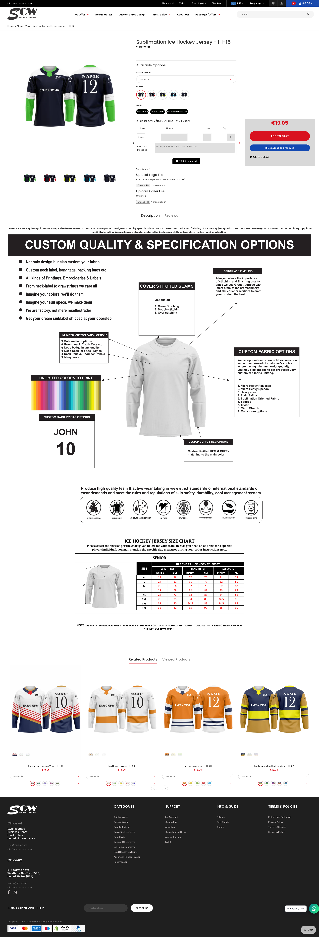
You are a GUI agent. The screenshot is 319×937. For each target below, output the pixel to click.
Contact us (171, 822)
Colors (220, 827)
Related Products (143, 659)
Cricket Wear (121, 817)
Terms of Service (277, 827)
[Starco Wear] (22, 19)
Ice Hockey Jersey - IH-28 (198, 766)
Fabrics (221, 817)
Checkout (216, 3)
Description (150, 215)
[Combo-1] (141, 95)
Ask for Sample (173, 837)
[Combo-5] (184, 95)
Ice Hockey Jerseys (124, 847)
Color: (140, 86)
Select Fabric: (143, 72)
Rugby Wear (120, 862)
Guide (139, 105)
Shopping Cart (199, 3)
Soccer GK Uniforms (124, 842)
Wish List (183, 3)
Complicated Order (176, 832)
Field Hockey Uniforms (126, 852)
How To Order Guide (177, 111)
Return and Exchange (279, 817)
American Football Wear (127, 857)
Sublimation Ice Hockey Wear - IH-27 (274, 766)
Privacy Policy (275, 822)
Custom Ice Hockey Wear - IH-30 (45, 766)
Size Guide (142, 111)
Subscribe (142, 908)
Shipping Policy (276, 832)
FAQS (168, 842)
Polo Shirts (119, 837)
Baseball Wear (122, 827)
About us (170, 827)
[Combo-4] (173, 95)
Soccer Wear (121, 822)
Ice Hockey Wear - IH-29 (121, 766)
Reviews (171, 215)
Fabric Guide (157, 111)
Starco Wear (143, 46)
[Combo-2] (152, 95)
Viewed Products (176, 659)
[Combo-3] (162, 95)
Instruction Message (142, 148)
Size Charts (223, 822)
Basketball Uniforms (124, 832)
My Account (168, 3)
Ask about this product (281, 148)
